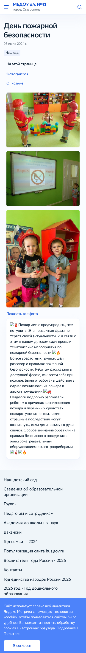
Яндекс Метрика (18, 612)
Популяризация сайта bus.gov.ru (34, 551)
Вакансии (13, 532)
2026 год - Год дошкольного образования (31, 591)
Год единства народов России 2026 (37, 579)
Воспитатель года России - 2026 (35, 561)
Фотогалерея (17, 74)
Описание (14, 83)
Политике (12, 634)
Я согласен (22, 645)
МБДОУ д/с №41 (29, 4)
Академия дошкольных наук (31, 523)
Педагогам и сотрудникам (28, 514)
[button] (79, 7)
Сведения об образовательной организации (33, 492)
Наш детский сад (20, 480)
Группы (10, 504)
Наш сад (12, 52)
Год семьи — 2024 (21, 542)
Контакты (13, 570)
